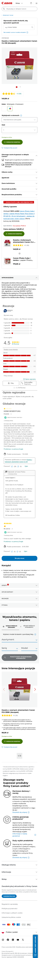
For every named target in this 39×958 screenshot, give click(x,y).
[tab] (10, 626)
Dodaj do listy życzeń (10, 148)
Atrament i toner (8, 15)
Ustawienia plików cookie (11, 917)
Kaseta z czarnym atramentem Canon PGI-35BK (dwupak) (18, 711)
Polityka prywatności (9, 908)
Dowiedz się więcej (19, 812)
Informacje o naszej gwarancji (19, 835)
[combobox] (19, 9)
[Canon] (7, 3)
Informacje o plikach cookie (12, 913)
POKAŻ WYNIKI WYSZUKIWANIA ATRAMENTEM (21, 657)
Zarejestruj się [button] (9, 896)
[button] (27, 32)
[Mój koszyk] (31, 3)
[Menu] (36, 3)
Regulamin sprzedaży (10, 904)
